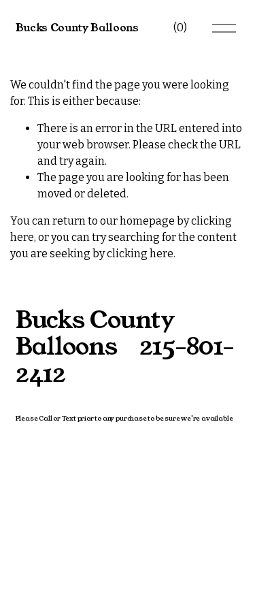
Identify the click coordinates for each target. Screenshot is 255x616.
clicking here (140, 253)
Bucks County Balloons (77, 27)
